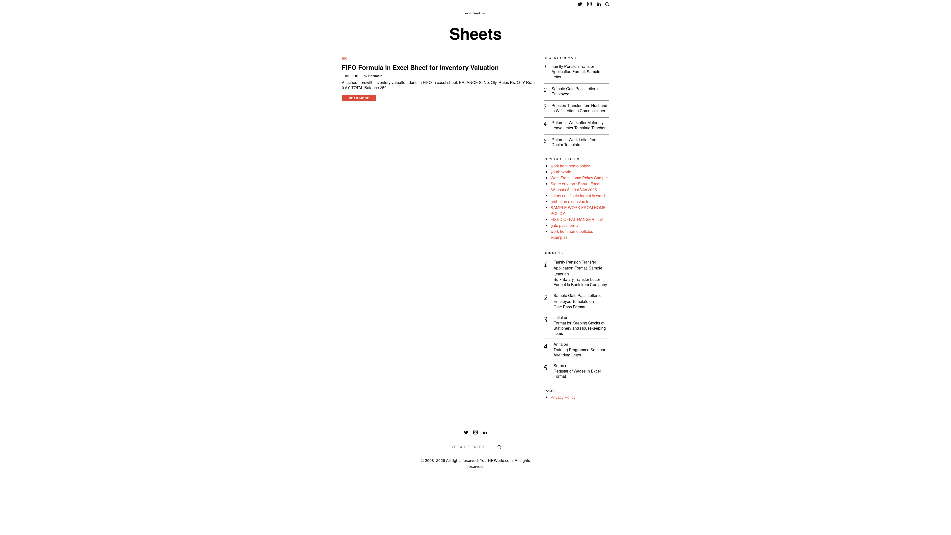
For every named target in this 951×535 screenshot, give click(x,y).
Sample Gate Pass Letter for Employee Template (578, 298)
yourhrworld (561, 172)
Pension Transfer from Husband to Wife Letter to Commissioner (579, 108)
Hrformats (375, 76)
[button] (499, 447)
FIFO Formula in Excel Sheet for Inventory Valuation (420, 67)
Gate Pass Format (569, 307)
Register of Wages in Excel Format (577, 374)
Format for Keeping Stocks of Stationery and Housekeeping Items (580, 328)
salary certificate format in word (578, 195)
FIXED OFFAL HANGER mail (577, 219)
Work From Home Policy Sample (579, 178)
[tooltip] (580, 4)
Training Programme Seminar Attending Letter (579, 352)
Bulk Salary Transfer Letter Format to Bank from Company (580, 282)
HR (344, 58)
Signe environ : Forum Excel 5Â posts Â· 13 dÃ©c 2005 (575, 186)
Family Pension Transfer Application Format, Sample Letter (576, 71)
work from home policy (570, 166)
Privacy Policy (563, 397)
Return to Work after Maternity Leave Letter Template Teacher (579, 125)
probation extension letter (573, 201)
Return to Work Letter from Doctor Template (574, 142)
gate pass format (565, 225)
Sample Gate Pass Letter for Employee (576, 91)
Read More (359, 98)
